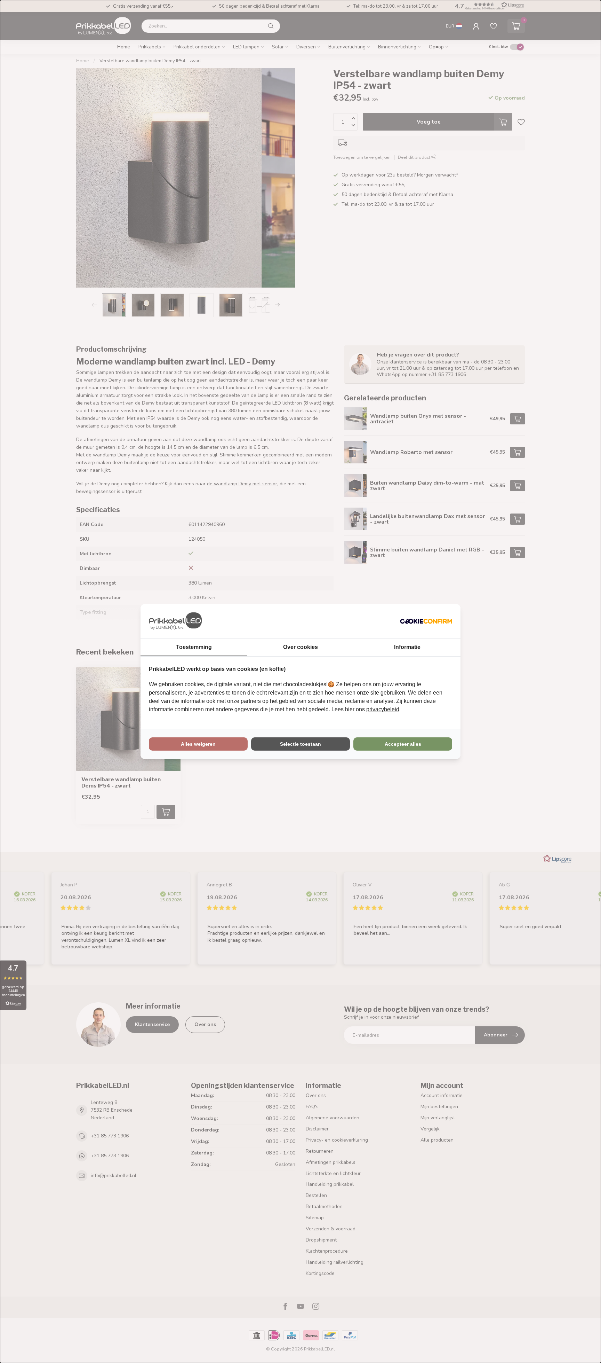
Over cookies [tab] (300, 647)
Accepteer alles (403, 744)
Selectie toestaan (300, 744)
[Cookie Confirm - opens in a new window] (426, 621)
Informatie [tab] (407, 647)
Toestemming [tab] (194, 647)
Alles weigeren (198, 744)
